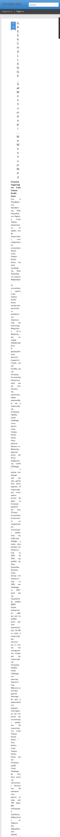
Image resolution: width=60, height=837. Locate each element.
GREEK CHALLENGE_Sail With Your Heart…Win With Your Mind (17, 100)
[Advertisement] (36, 66)
